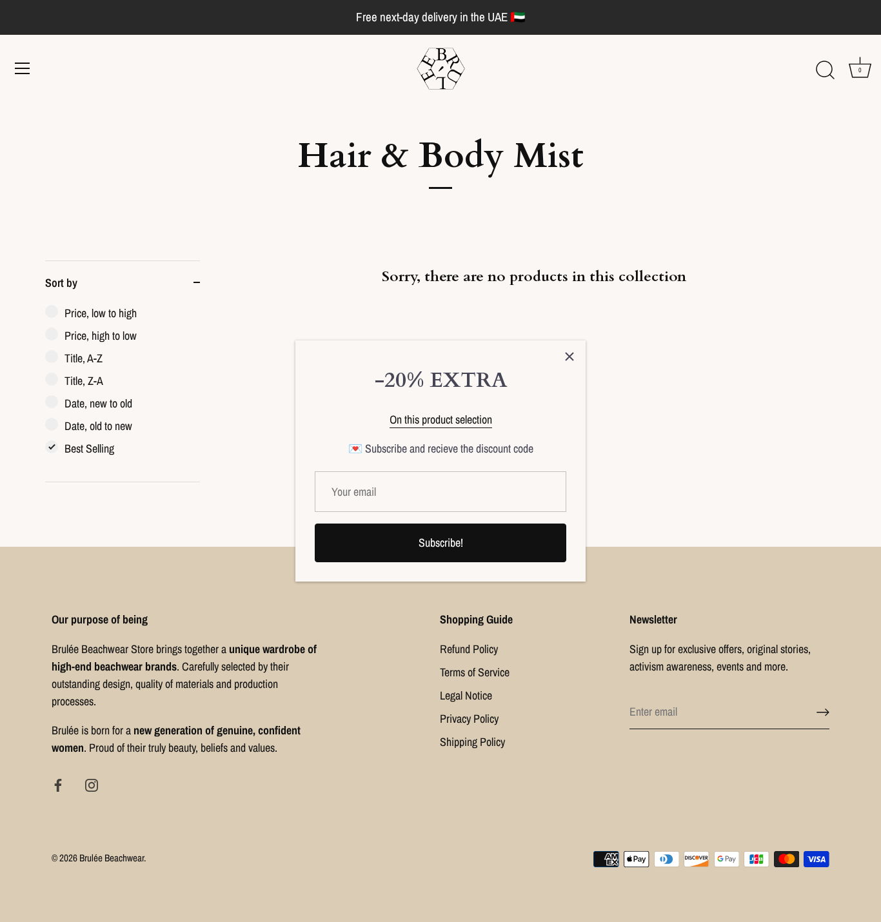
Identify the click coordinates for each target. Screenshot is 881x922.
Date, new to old (98, 403)
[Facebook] (58, 784)
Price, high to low (100, 336)
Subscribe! (441, 543)
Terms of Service (475, 672)
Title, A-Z (83, 358)
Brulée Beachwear (111, 858)
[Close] (569, 356)
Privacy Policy (469, 719)
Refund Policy (469, 649)
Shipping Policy (472, 742)
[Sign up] (823, 712)
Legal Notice (466, 695)
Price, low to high (100, 313)
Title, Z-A (83, 381)
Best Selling (89, 448)
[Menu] (22, 68)
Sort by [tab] (61, 283)
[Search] (825, 70)
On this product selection (441, 419)
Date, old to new (98, 426)
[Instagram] (91, 784)
